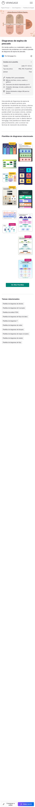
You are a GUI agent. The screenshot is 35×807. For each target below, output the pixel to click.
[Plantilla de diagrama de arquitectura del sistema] (25, 152)
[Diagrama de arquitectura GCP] (10, 177)
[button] (9, 804)
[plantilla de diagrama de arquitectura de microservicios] (25, 222)
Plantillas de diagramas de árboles (13, 303)
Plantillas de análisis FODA (10, 312)
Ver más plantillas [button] (17, 285)
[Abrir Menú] (31, 3)
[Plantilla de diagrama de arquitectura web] (25, 246)
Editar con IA (27, 804)
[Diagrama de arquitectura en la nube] (25, 176)
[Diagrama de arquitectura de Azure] (25, 199)
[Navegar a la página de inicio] (10, 2)
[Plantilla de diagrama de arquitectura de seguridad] (10, 196)
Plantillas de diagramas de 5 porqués (14, 308)
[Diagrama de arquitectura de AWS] (25, 269)
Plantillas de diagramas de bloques (13, 329)
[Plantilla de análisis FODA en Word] (10, 149)
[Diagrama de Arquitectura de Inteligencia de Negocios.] (10, 164)
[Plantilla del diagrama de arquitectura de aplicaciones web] (10, 215)
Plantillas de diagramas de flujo (12, 342)
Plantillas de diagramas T (10, 321)
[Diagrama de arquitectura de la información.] (10, 228)
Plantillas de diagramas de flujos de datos (15, 316)
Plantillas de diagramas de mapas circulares (16, 334)
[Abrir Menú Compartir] (31, 56)
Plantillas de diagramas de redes (12, 325)
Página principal (5, 7)
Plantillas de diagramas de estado (13, 338)
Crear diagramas (16, 7)
